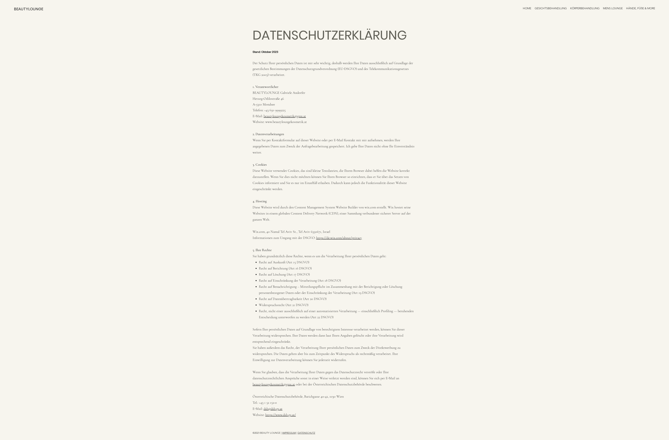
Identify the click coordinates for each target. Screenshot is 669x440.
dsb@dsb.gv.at (273, 409)
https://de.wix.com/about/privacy (339, 238)
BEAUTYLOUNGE (28, 9)
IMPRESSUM (289, 432)
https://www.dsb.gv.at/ (280, 415)
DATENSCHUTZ (306, 432)
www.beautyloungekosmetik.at (286, 122)
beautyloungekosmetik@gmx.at (285, 116)
